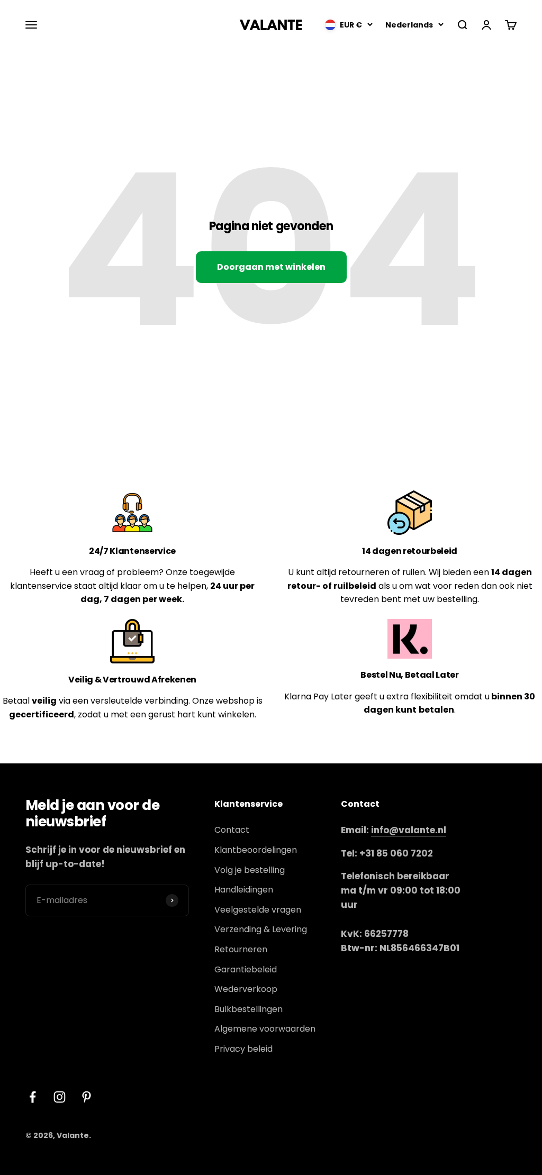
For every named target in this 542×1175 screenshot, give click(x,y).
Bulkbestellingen (248, 1009)
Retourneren (240, 949)
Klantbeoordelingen (255, 850)
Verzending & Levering (260, 929)
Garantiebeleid (245, 969)
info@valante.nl (408, 830)
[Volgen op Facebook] (32, 1097)
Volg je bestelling (249, 870)
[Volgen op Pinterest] (86, 1097)
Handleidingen (243, 889)
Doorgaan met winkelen (271, 267)
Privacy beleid (243, 1049)
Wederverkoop (245, 989)
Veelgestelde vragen (257, 910)
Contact (231, 830)
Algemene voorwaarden (264, 1029)
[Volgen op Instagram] (59, 1097)
